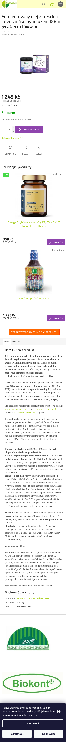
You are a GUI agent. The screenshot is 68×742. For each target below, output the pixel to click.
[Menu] (60, 4)
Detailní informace (10, 138)
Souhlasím (48, 734)
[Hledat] (43, 4)
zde (35, 715)
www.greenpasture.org (15, 409)
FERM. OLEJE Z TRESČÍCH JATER (33, 598)
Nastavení (33, 723)
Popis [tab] (7, 341)
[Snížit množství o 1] (13, 131)
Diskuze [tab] (16, 341)
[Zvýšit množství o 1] (13, 128)
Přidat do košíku (31, 129)
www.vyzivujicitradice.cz (49, 409)
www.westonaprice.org (24, 412)
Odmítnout (17, 734)
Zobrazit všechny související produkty (34, 332)
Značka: (13, 34)
